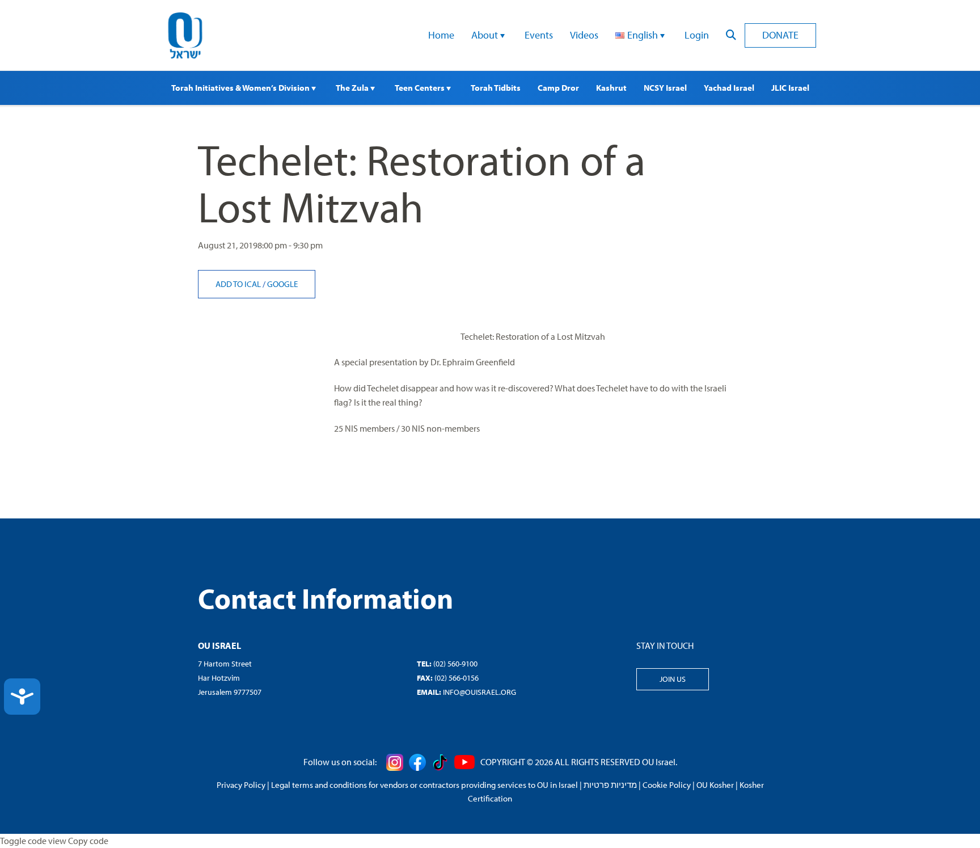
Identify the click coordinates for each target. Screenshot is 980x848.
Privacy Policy (241, 784)
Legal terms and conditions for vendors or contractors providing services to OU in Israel (424, 784)
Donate (780, 34)
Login (697, 34)
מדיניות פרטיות (610, 784)
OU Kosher (715, 784)
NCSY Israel (665, 87)
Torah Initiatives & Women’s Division (241, 87)
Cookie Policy (667, 784)
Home (441, 34)
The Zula (353, 87)
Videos (584, 34)
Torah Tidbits (496, 87)
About (485, 34)
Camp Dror (558, 87)
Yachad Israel (729, 87)
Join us (673, 679)
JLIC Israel (790, 87)
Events (539, 34)
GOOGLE (282, 284)
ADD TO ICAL (239, 284)
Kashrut (611, 87)
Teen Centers (420, 87)
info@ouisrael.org (479, 692)
